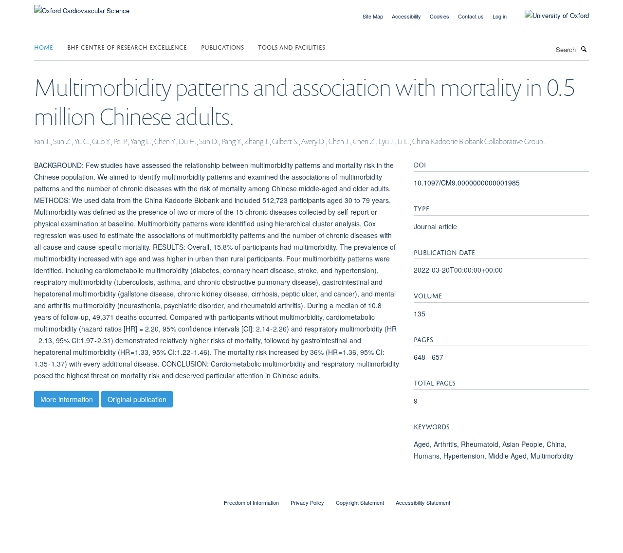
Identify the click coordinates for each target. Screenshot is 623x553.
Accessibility (406, 16)
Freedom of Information (251, 502)
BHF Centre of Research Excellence (127, 46)
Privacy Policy (307, 502)
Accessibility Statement (423, 502)
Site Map (373, 16)
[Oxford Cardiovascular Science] (81, 7)
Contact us (471, 16)
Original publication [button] (137, 399)
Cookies (439, 16)
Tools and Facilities (291, 46)
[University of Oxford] (549, 15)
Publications (222, 46)
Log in (500, 16)
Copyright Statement (360, 502)
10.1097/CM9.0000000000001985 (467, 182)
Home (43, 46)
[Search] (583, 48)
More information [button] (66, 399)
